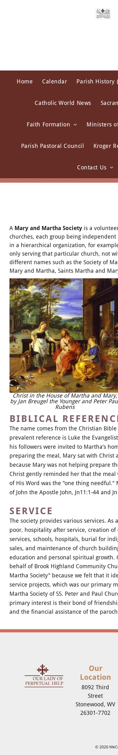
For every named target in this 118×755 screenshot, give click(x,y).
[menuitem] (24, 81)
